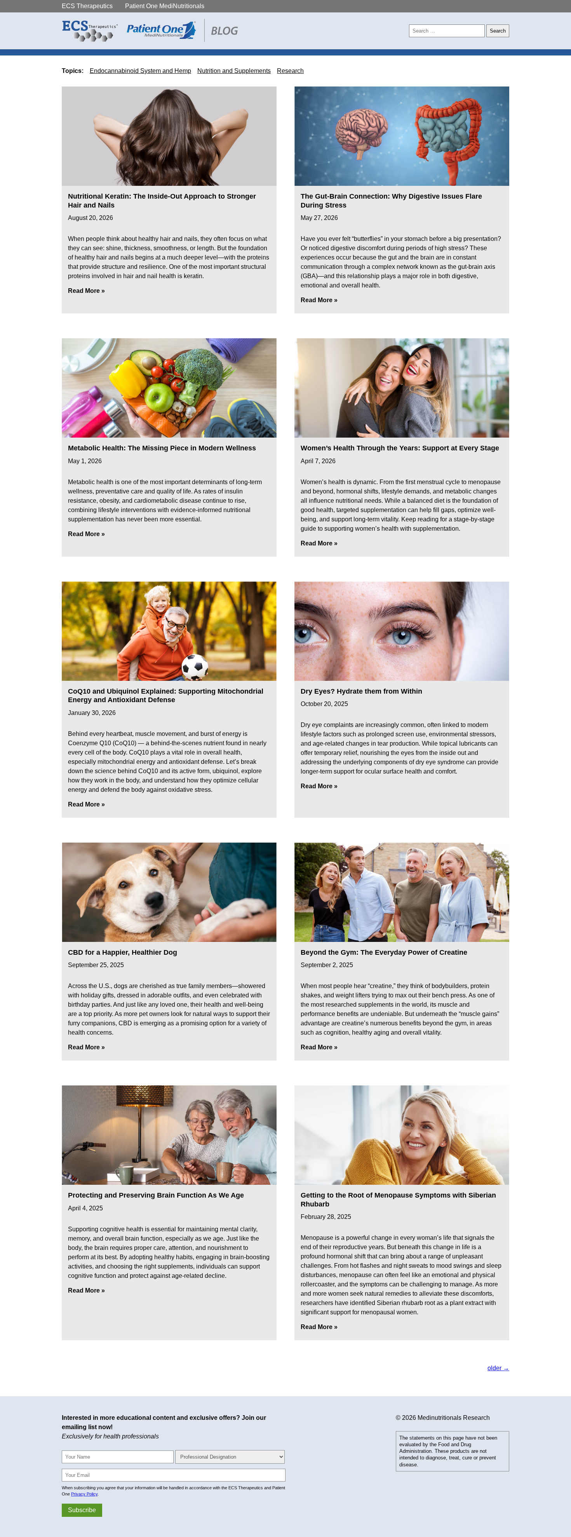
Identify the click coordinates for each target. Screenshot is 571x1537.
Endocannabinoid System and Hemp (140, 71)
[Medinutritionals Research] (152, 39)
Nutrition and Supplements (234, 71)
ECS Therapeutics (87, 6)
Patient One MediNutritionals (164, 6)
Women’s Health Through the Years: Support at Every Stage (400, 448)
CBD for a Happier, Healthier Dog (122, 952)
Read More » (86, 290)
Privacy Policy (84, 1494)
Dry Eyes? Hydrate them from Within (361, 691)
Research (290, 71)
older (498, 1368)
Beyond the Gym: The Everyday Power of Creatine (384, 952)
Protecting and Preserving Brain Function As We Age (156, 1195)
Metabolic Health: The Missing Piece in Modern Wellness (162, 448)
